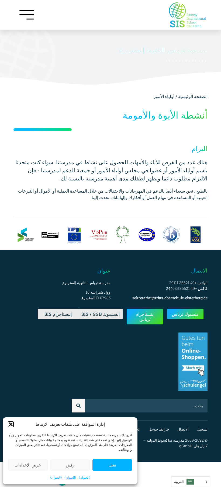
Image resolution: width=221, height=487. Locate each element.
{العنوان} (84, 477)
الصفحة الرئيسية (192, 96)
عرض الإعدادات (28, 465)
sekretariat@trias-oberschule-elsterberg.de (170, 297)
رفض (70, 465)
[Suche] (78, 405)
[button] (10, 424)
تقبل (112, 465)
